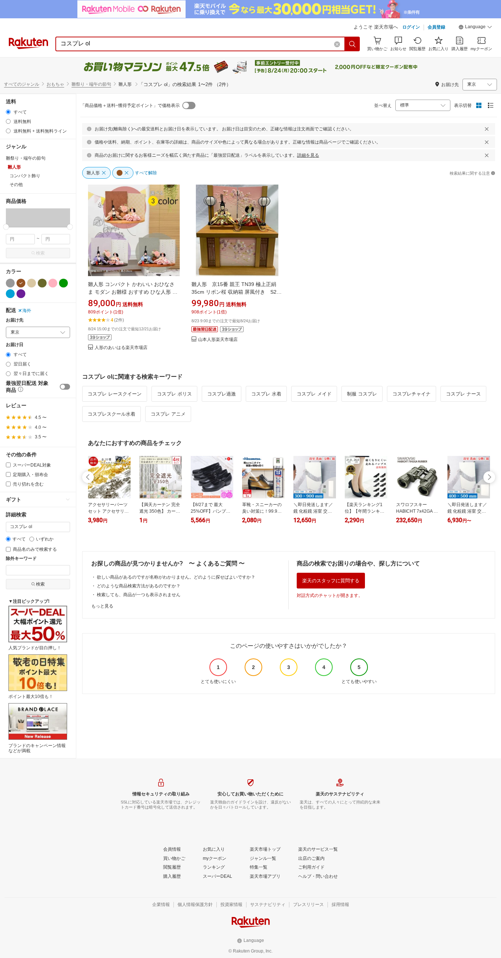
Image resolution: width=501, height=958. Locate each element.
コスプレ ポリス (174, 394)
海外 (26, 310)
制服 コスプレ (362, 394)
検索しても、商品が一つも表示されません (138, 594)
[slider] (6, 227)
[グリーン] (63, 283)
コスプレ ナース (463, 394)
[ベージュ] (31, 283)
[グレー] (10, 283)
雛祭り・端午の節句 (91, 84)
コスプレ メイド (314, 394)
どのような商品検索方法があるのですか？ (138, 585)
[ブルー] (10, 293)
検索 (40, 253)
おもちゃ (55, 84)
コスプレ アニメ (168, 414)
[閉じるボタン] (486, 129)
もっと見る (102, 606)
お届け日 (14, 344)
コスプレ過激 (221, 394)
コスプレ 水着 (266, 394)
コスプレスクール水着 (111, 414)
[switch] (65, 387)
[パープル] (21, 293)
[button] (475, 27)
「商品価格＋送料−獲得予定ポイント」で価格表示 (130, 105)
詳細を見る (308, 155)
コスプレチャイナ (411, 394)
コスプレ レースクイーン (115, 394)
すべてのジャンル (21, 84)
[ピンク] (52, 283)
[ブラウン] (21, 283)
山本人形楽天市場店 (218, 339)
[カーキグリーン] (42, 283)
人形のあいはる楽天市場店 (121, 347)
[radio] (8, 111)
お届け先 (14, 320)
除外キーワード (21, 558)
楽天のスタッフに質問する (330, 580)
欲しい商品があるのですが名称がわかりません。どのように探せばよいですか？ (176, 577)
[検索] (352, 44)
